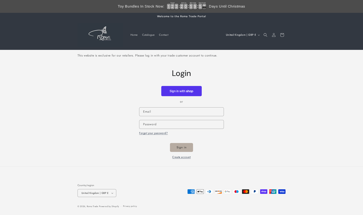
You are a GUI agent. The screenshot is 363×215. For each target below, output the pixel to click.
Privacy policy (130, 206)
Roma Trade (92, 206)
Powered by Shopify (109, 206)
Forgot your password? (153, 133)
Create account (181, 157)
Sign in (182, 147)
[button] (265, 35)
